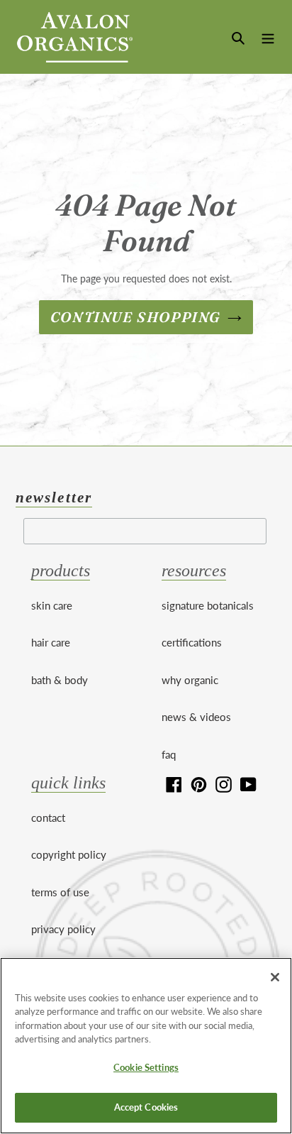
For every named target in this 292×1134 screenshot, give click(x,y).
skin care (51, 605)
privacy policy (63, 929)
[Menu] (268, 36)
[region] (146, 1045)
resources (194, 570)
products (60, 570)
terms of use (60, 892)
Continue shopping (135, 317)
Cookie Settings (146, 1067)
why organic (190, 679)
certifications (192, 642)
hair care (50, 642)
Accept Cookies (146, 1107)
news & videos (196, 716)
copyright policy (68, 854)
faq (169, 754)
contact (48, 817)
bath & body (59, 679)
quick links (68, 783)
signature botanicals (208, 605)
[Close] (275, 977)
